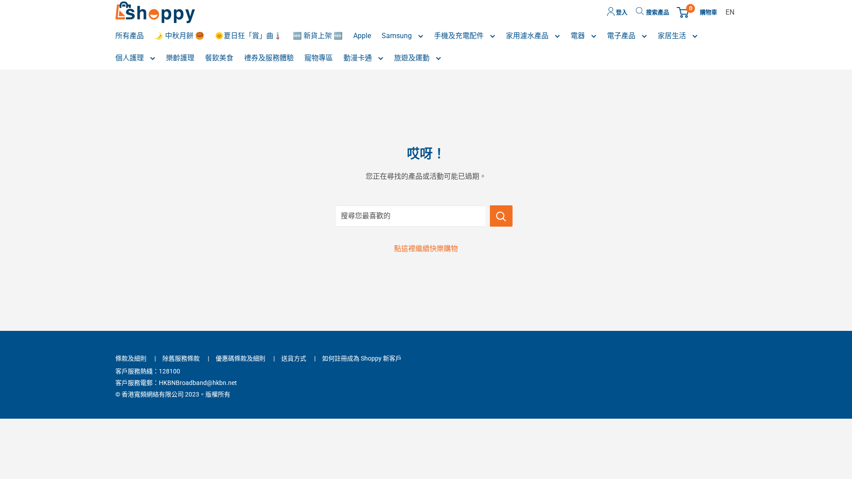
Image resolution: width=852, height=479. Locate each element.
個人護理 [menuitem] (130, 58)
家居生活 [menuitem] (673, 35)
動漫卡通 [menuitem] (358, 58)
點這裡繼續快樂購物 (426, 248)
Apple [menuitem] (362, 35)
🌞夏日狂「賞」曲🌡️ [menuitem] (248, 35)
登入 (621, 12)
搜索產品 (657, 12)
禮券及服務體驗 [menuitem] (269, 58)
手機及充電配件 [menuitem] (459, 35)
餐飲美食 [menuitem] (219, 58)
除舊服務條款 (181, 358)
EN (730, 12)
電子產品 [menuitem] (622, 35)
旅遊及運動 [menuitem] (412, 58)
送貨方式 (293, 358)
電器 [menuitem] (579, 35)
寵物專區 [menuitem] (318, 58)
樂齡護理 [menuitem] (180, 58)
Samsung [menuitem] (398, 35)
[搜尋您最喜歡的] (501, 216)
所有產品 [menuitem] (129, 35)
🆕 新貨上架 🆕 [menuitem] (318, 35)
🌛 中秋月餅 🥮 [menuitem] (179, 35)
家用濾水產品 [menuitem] (528, 35)
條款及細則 (130, 358)
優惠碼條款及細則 (240, 358)
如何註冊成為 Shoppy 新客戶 (362, 358)
